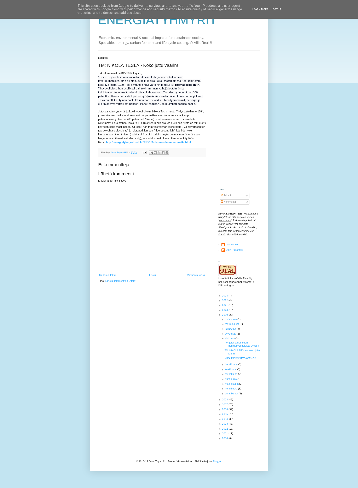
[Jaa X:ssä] (159, 153)
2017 (225, 404)
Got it (276, 9)
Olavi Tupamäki (234, 249)
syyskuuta (231, 333)
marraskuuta (232, 324)
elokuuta (230, 338)
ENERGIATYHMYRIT (157, 20)
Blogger (217, 461)
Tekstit (227, 195)
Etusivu (152, 275)
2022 (225, 300)
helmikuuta (231, 388)
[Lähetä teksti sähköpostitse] (144, 152)
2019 (225, 314)
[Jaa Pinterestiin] (167, 153)
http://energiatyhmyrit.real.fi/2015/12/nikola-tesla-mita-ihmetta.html (148, 142)
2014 (225, 419)
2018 (225, 399)
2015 (225, 414)
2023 (225, 295)
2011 (225, 433)
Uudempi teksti (107, 275)
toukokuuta (231, 374)
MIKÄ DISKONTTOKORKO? (240, 358)
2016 (225, 409)
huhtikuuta (231, 379)
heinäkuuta (231, 364)
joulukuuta (231, 319)
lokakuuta (231, 328)
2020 (225, 310)
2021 (225, 305)
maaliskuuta (232, 383)
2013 (225, 423)
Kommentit (229, 201)
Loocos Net (232, 244)
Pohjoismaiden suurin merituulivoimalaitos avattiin (242, 344)
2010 (225, 438)
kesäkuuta (231, 369)
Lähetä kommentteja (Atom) (120, 281)
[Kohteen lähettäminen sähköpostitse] (151, 153)
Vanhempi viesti (196, 275)
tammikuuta (232, 393)
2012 (225, 428)
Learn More (260, 9)
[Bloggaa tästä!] (155, 153)
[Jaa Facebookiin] (163, 153)
